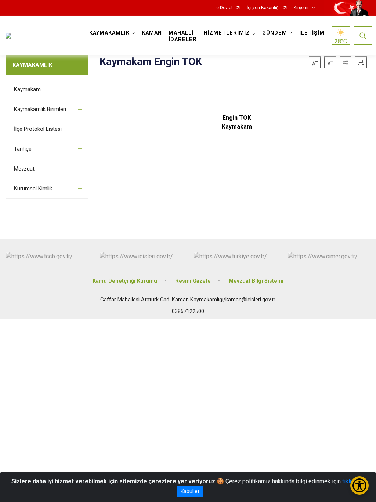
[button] (345, 62)
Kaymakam (27, 89)
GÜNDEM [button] (274, 33)
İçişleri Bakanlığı (263, 8)
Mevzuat (24, 168)
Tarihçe (23, 149)
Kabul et (190, 491)
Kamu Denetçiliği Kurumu (125, 281)
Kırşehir (301, 8)
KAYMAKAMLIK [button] (109, 33)
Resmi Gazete (193, 281)
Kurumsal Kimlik (33, 188)
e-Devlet (224, 8)
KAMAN (152, 33)
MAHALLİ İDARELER (183, 36)
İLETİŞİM (312, 33)
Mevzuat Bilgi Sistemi (256, 281)
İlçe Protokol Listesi (38, 129)
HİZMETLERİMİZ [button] (226, 33)
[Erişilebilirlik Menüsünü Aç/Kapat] (359, 485)
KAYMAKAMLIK (32, 65)
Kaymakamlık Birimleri (40, 109)
